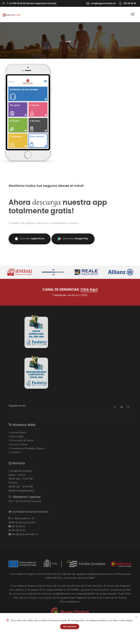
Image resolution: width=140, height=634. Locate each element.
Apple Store (32, 238)
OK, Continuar (69, 626)
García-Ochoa (18, 432)
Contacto (15, 452)
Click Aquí (89, 289)
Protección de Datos (22, 440)
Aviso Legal (16, 436)
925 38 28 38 (18, 526)
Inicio (68, 41)
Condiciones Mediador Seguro (27, 448)
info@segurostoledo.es (103, 3)
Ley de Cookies (19, 444)
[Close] (136, 617)
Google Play (75, 238)
